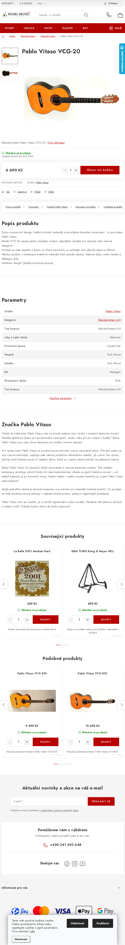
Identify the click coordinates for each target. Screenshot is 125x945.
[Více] (115, 28)
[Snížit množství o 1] (65, 170)
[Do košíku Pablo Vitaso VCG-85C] (106, 742)
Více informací (56, 143)
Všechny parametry (60, 398)
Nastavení (21, 939)
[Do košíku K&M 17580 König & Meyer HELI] (106, 619)
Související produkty (86, 207)
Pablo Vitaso (42, 182)
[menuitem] (11, 28)
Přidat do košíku (100, 170)
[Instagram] (74, 863)
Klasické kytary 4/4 (109, 320)
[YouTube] (82, 863)
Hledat (85, 15)
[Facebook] (66, 863)
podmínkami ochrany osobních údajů (59, 810)
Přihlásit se (101, 801)
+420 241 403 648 (110, 15)
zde (32, 931)
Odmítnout (77, 923)
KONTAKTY (8, 3)
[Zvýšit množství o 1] (76, 170)
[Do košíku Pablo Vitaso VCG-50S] (45, 742)
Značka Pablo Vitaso (57, 207)
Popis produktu (13, 207)
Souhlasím (103, 923)
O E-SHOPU (25, 3)
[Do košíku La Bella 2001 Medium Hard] (45, 619)
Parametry (34, 207)
